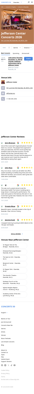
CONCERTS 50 (6, 2)
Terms (3, 377)
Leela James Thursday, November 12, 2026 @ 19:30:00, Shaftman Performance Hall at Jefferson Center (15, 61)
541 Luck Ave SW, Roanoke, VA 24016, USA (14, 40)
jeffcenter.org (10, 93)
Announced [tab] (25, 53)
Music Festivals (6, 338)
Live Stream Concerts (7, 342)
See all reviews (16, 234)
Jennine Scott (10, 220)
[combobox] (17, 2)
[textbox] (4, 313)
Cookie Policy (5, 370)
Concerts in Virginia (11, 7)
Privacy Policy (5, 373)
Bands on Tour (5, 319)
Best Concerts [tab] (5, 53)
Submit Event (5, 359)
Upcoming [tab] (16, 53)
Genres (3, 328)
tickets (28, 58)
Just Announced (6, 322)
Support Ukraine (6, 361)
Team (3, 355)
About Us (4, 350)
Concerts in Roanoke (23, 7)
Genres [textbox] (15, 48)
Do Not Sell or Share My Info (10, 379)
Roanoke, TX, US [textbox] (18, 2)
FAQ (2, 357)
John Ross (8, 168)
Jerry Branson (10, 143)
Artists (3, 332)
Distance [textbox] (26, 48)
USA (2, 7)
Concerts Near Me (7, 325)
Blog (2, 345)
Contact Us (4, 352)
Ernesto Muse (10, 206)
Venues (3, 335)
